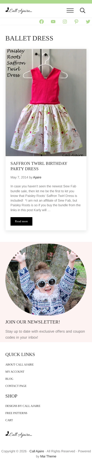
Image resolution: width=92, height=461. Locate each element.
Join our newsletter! (32, 322)
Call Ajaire (36, 451)
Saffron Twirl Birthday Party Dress (38, 166)
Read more (23, 222)
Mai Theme (48, 456)
